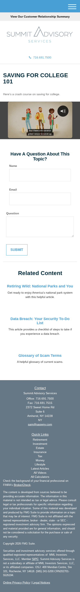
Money (40, 460)
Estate (40, 448)
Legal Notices (41, 582)
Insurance (40, 452)
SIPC (35, 559)
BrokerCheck (22, 484)
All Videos (40, 472)
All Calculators (40, 476)
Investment (40, 443)
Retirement (40, 439)
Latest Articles (40, 468)
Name (13, 165)
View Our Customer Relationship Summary (40, 16)
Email (13, 189)
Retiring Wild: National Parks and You (40, 286)
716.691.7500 (42, 57)
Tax (40, 456)
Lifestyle (40, 464)
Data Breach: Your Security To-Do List (40, 321)
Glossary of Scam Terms (40, 356)
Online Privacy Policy (16, 582)
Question (12, 213)
